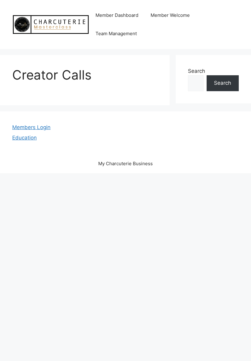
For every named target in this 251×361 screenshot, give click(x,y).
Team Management (116, 33)
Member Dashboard (117, 15)
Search (196, 71)
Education (24, 138)
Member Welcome (170, 15)
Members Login (31, 127)
